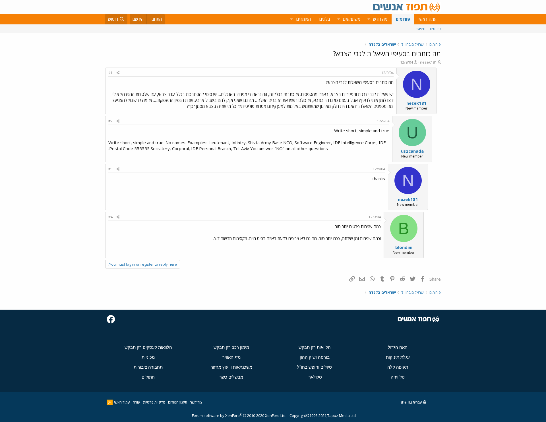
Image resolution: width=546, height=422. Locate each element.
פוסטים (435, 28)
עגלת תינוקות (398, 357)
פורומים (403, 19)
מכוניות (148, 357)
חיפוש (421, 28)
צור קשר (196, 402)
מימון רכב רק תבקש (231, 347)
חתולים (148, 377)
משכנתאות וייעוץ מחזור (231, 367)
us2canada (412, 151)
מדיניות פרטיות (154, 402)
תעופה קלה (397, 367)
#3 (110, 169)
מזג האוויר (231, 357)
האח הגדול (398, 347)
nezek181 (428, 62)
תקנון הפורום (177, 402)
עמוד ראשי (428, 19)
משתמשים (351, 19)
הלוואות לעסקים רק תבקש (148, 347)
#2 (110, 121)
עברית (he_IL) (412, 402)
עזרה (136, 402)
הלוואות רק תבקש (315, 347)
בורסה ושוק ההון (315, 357)
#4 (110, 217)
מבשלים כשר (231, 377)
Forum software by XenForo (239, 415)
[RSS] (110, 402)
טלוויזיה (398, 377)
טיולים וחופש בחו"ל (314, 367)
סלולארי (314, 377)
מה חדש (380, 19)
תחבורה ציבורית (148, 367)
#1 (110, 72)
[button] (369, 19)
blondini (403, 247)
